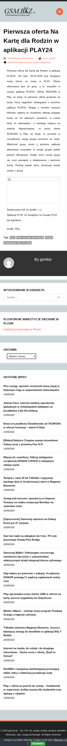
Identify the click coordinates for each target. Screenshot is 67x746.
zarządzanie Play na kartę (17, 243)
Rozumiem (38, 743)
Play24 (49, 237)
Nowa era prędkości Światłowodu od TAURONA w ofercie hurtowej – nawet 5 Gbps (32, 425)
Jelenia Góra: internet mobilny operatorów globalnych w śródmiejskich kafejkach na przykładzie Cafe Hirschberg (28, 407)
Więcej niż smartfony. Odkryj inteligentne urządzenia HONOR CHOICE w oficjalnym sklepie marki (28, 461)
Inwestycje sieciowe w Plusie (22, 329)
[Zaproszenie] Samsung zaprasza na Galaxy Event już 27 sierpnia (29, 521)
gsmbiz (52, 58)
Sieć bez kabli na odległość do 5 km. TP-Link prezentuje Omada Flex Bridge (30, 537)
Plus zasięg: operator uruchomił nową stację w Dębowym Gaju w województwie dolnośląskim (31, 388)
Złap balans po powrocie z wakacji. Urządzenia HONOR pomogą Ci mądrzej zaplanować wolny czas (31, 577)
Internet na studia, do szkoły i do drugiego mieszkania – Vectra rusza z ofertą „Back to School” (29, 652)
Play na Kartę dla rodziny (30, 237)
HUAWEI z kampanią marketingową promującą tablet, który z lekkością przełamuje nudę (31, 670)
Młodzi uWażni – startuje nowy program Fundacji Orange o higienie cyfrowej (32, 612)
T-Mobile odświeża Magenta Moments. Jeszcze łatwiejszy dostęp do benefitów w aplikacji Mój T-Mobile (32, 631)
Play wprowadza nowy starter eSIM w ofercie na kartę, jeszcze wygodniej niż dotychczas (32, 596)
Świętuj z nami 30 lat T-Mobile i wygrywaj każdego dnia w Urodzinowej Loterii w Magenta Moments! (31, 481)
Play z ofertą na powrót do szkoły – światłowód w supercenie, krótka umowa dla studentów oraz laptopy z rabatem (32, 689)
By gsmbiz (43, 259)
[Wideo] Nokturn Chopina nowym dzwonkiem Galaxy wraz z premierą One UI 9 (30, 442)
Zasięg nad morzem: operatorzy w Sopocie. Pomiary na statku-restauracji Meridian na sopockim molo (29, 502)
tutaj (39, 209)
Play (12, 237)
